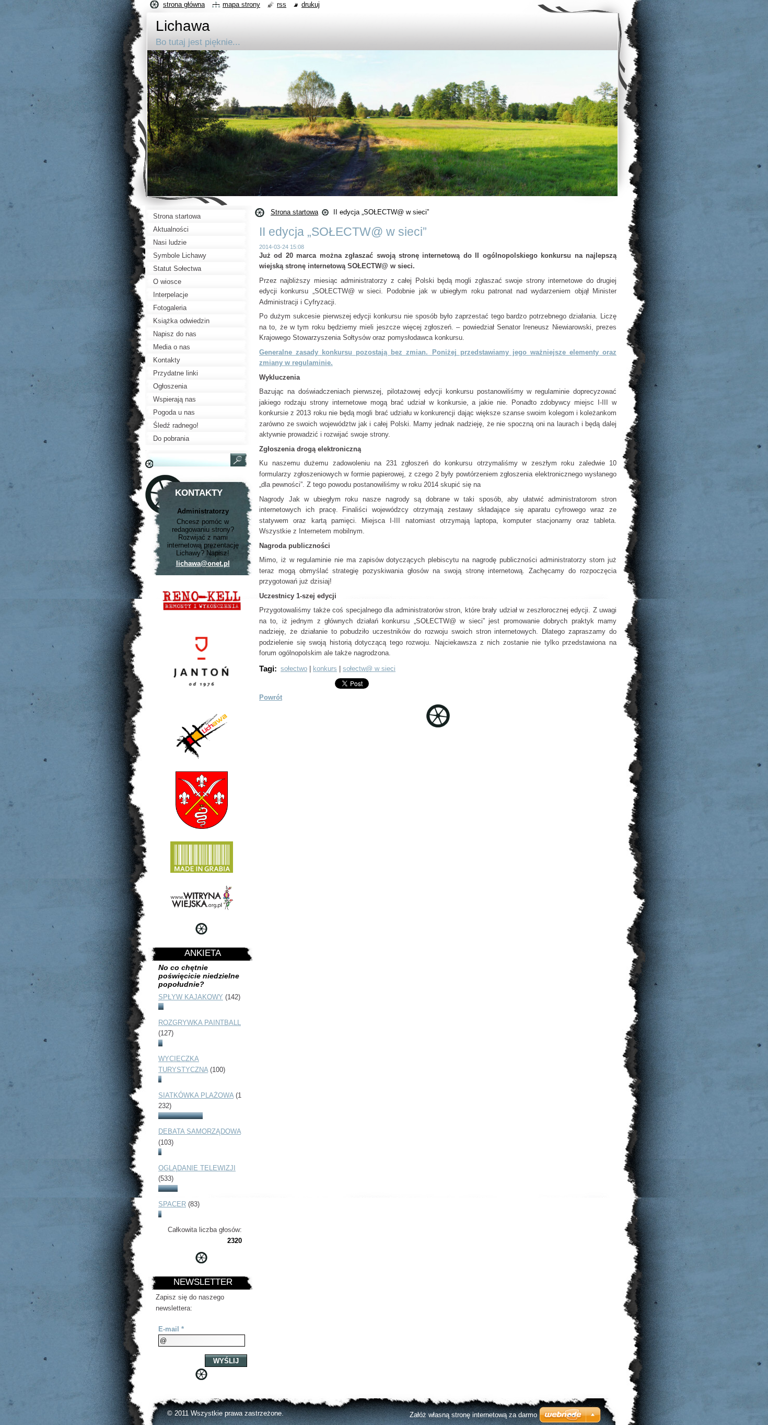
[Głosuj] (161, 1007)
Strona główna (184, 4)
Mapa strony (241, 4)
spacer (172, 1204)
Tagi (266, 668)
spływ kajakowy (190, 997)
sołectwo (294, 668)
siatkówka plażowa (196, 1095)
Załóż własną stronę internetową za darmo (473, 1415)
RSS (281, 4)
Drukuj (310, 4)
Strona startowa (294, 212)
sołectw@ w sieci (369, 668)
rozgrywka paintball (199, 1023)
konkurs (325, 668)
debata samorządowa (199, 1131)
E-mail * (171, 1329)
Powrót (270, 697)
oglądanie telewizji (197, 1168)
